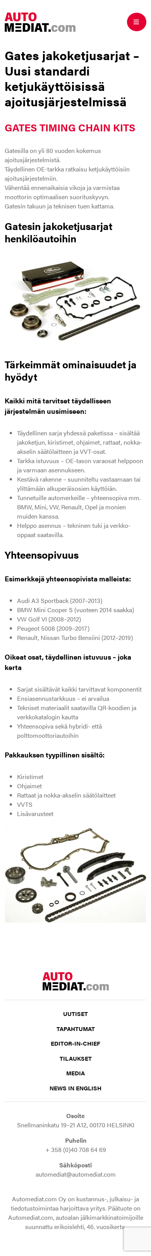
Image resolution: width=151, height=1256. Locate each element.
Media (75, 1073)
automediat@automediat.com (76, 1174)
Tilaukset (76, 1058)
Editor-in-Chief (75, 1043)
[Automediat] (40, 21)
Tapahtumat (76, 1028)
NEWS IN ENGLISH (75, 1088)
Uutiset (75, 1013)
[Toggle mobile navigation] (136, 22)
